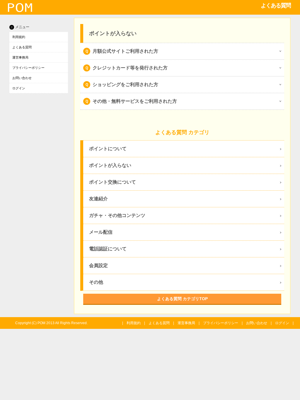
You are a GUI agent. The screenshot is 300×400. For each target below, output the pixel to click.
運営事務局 (20, 57)
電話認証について (108, 248)
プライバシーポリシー (28, 67)
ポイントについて (108, 148)
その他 (96, 282)
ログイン (18, 88)
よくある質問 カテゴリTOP (182, 298)
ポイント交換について (112, 182)
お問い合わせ (22, 78)
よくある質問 (22, 47)
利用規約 (18, 37)
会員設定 (98, 265)
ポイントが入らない (110, 165)
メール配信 (100, 232)
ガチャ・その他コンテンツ (117, 215)
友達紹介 (98, 198)
